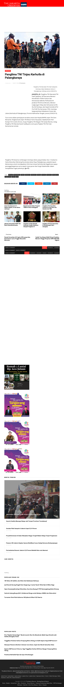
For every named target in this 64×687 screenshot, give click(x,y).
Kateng (39, 174)
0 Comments (22, 83)
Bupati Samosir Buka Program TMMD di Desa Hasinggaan (31, 206)
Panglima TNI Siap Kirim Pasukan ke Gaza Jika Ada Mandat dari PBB (49, 207)
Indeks (22, 174)
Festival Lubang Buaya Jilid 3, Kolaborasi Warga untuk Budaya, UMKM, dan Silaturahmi (30, 593)
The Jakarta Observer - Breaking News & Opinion (37, 681)
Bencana (8, 70)
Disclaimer (23, 683)
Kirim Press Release (33, 685)
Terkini (13, 176)
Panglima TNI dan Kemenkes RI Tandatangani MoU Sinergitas (50, 225)
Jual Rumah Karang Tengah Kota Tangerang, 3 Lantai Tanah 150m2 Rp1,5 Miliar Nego (29, 585)
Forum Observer (31, 683)
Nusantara (49, 174)
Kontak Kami (14, 683)
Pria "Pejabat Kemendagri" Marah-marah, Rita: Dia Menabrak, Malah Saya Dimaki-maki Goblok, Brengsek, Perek (30, 635)
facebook (50, 247)
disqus (44, 247)
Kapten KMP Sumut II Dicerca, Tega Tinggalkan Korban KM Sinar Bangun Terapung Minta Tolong (30, 649)
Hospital (44, 685)
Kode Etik (25, 685)
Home (3, 683)
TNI (17, 176)
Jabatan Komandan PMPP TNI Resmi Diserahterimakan (12, 224)
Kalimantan (33, 174)
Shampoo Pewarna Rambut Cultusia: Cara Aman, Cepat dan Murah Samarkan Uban (29, 645)
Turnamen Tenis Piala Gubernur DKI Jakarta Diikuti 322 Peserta (23, 597)
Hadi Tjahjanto (17, 174)
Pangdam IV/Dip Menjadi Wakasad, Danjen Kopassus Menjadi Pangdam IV (30, 225)
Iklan (19, 683)
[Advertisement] (32, 19)
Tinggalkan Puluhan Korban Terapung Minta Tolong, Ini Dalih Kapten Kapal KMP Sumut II (30, 640)
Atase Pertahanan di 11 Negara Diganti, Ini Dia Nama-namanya (12, 207)
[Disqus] (32, 275)
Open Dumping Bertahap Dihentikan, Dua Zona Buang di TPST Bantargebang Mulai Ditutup (31, 589)
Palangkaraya (55, 174)
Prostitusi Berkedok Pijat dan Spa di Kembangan (18, 654)
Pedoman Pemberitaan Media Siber (44, 683)
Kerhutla (43, 174)
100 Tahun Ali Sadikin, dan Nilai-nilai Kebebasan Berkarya (21, 581)
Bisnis (40, 685)
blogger (56, 247)
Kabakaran (28, 174)
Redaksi (8, 683)
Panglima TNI (8, 176)
